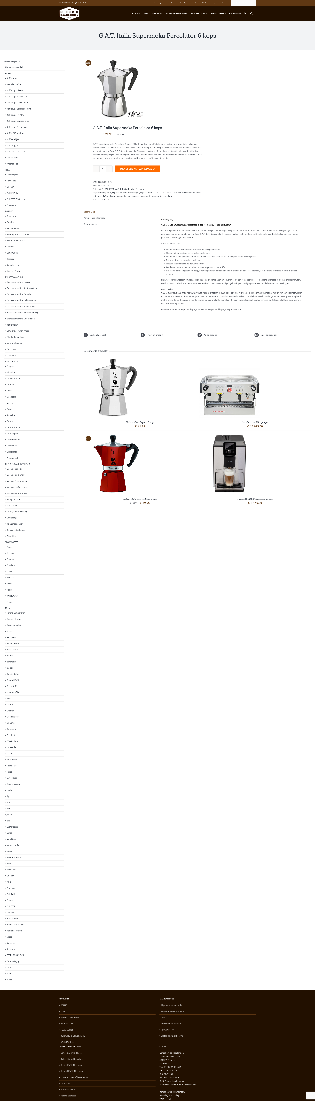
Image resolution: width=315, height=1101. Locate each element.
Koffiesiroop (12, 157)
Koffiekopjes (12, 145)
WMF (9, 973)
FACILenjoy (12, 759)
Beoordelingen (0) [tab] (92, 224)
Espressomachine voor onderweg (22, 312)
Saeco (9, 937)
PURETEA (11, 906)
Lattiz (9, 833)
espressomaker (119, 192)
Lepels (10, 390)
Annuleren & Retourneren (173, 1011)
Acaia (9, 547)
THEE (7, 170)
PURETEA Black (13, 193)
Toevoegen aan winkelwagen (137, 168)
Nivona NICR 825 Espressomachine (255, 498)
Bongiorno (11, 216)
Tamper (10, 421)
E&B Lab (10, 577)
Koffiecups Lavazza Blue (18, 121)
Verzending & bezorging (172, 1035)
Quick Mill (11, 912)
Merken (8, 608)
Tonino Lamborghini (16, 613)
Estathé (10, 222)
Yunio (9, 979)
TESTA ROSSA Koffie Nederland (75, 1077)
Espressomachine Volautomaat (21, 306)
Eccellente (11, 735)
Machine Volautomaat (17, 493)
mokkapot (145, 196)
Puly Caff (11, 894)
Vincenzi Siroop (14, 271)
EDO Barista (12, 741)
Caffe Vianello (67, 1083)
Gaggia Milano (13, 784)
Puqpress (11, 366)
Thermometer (13, 439)
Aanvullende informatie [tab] (94, 218)
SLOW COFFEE (11, 542)
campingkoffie (104, 192)
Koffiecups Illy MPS (15, 115)
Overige (10, 409)
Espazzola (11, 747)
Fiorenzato (12, 765)
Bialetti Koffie (13, 674)
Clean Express (13, 716)
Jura (8, 820)
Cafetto (10, 704)
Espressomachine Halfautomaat (21, 300)
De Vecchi (11, 729)
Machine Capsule (14, 469)
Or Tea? (10, 187)
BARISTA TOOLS (12, 361)
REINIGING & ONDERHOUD (17, 464)
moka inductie (188, 192)
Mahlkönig (11, 839)
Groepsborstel (13, 499)
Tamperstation (13, 427)
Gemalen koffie (14, 84)
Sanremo (11, 943)
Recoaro (10, 259)
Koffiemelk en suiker (16, 151)
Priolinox (11, 888)
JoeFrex (10, 814)
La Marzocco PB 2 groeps (255, 422)
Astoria (10, 655)
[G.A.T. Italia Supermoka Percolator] (138, 88)
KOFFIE (8, 73)
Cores (9, 571)
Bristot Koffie (13, 692)
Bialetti (10, 668)
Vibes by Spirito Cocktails (18, 234)
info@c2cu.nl (171, 1070)
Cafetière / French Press (18, 331)
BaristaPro (11, 661)
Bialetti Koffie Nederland (72, 1059)
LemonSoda (12, 252)
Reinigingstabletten (16, 530)
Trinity (10, 602)
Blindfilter (11, 372)
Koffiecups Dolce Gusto (17, 102)
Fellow (9, 583)
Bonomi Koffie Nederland (72, 1071)
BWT (9, 698)
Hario (9, 589)
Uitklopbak (12, 445)
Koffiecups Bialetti (15, 90)
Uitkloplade (12, 451)
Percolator (140, 189)
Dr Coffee (11, 723)
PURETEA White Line (16, 199)
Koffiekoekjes (13, 139)
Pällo (9, 882)
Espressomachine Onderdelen (21, 318)
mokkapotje (156, 196)
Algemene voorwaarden (172, 1005)
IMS (8, 808)
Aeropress (11, 553)
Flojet (9, 772)
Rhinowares (12, 595)
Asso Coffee (12, 649)
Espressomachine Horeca (18, 282)
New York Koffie (14, 857)
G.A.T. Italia (129, 189)
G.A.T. (157, 192)
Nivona (10, 863)
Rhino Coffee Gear (15, 924)
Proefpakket (12, 163)
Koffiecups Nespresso (17, 127)
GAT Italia (176, 192)
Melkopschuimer (14, 343)
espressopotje (147, 192)
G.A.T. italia (166, 192)
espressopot (133, 192)
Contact (164, 1017)
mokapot (111, 196)
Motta (9, 851)
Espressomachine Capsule (19, 294)
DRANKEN (9, 211)
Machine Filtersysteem (17, 481)
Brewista (11, 565)
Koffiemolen (12, 324)
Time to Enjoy (13, 961)
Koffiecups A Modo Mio (17, 96)
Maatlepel (11, 396)
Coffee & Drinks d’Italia (71, 1053)
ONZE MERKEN (67, 1042)
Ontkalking (11, 517)
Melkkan (10, 403)
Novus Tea (11, 180)
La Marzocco (12, 827)
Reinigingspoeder (15, 524)
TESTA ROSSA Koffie (16, 955)
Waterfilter (12, 536)
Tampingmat (12, 433)
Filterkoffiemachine (15, 337)
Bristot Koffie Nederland (72, 1065)
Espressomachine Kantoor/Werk (22, 288)
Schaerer (11, 949)
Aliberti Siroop (13, 643)
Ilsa (8, 802)
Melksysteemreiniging (17, 511)
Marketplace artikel (14, 67)
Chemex (10, 559)
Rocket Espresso (14, 930)
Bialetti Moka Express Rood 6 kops (140, 498)
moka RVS (101, 196)
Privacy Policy (167, 1029)
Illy (8, 796)
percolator (168, 196)
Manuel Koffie (13, 845)
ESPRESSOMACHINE (114, 189)
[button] (251, 13)
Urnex (9, 967)
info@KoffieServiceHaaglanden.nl (83, 3)
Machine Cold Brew (15, 475)
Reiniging (11, 415)
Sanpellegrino (13, 265)
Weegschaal (12, 458)
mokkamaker (133, 196)
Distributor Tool (14, 378)
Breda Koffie (12, 686)
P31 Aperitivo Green (16, 240)
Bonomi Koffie (13, 680)
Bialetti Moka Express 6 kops (140, 422)
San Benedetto (13, 228)
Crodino (10, 246)
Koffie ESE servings (15, 133)
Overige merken (14, 625)
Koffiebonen (12, 78)
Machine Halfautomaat (17, 487)
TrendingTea (12, 174)
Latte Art (11, 384)
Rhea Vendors (13, 918)
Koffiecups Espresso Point (19, 108)
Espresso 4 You (68, 1089)
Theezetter (12, 205)
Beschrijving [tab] (89, 211)
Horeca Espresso (68, 1095)
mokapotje (121, 196)
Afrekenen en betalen (171, 1023)
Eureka (10, 753)
